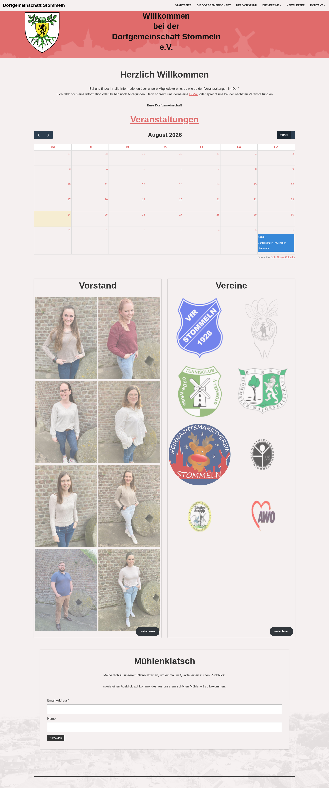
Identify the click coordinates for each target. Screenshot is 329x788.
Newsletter (296, 5)
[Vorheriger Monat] (39, 135)
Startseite (183, 5)
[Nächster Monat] (48, 135)
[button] (280, 5)
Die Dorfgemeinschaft (214, 5)
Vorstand (98, 285)
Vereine (231, 285)
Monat (283, 135)
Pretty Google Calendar (283, 257)
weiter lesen (148, 631)
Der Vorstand (246, 5)
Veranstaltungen (164, 119)
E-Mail (193, 94)
